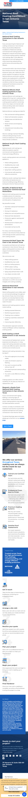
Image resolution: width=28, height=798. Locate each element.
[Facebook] (4, 756)
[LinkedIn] (4, 758)
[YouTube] (17, 756)
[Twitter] (7, 756)
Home (4, 32)
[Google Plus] (11, 756)
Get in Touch (8, 426)
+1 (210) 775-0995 (19, 1)
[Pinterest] (21, 756)
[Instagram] (14, 756)
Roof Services (9, 776)
